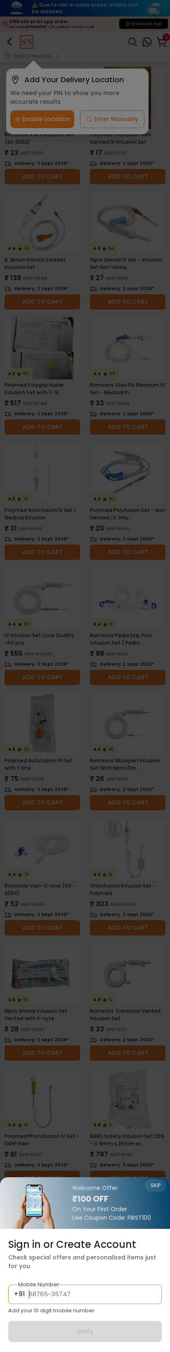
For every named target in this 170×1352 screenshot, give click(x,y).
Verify (85, 1331)
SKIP (156, 1185)
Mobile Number (38, 1284)
